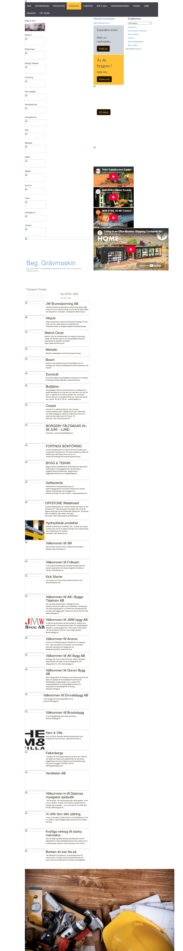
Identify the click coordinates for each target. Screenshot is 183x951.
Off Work (45, 13)
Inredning (74, 6)
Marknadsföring (120, 6)
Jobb (146, 6)
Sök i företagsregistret (136, 41)
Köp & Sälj (102, 6)
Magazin (31, 13)
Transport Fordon (36, 289)
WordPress (137, 49)
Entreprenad (42, 6)
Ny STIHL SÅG (69, 294)
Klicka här (104, 79)
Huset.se (131, 38)
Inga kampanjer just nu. (102, 23)
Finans (136, 6)
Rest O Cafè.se (133, 34)
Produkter (59, 6)
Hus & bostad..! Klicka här (137, 30)
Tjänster (88, 6)
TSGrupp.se (132, 27)
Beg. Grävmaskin (51, 262)
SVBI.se (103, 48)
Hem (29, 6)
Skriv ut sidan (133, 45)
